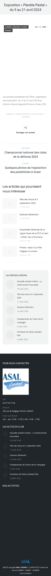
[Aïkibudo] (18, 547)
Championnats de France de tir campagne (30, 321)
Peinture (8, 30)
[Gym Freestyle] (18, 526)
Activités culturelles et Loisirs (16, 27)
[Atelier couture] (8, 547)
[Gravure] (38, 526)
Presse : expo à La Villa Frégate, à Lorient (31, 249)
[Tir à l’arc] (8, 496)
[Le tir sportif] (18, 516)
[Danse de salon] (28, 536)
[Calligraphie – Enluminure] (38, 536)
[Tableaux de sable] (18, 496)
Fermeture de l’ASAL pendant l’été (29, 334)
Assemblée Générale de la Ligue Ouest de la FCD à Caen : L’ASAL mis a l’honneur (34, 233)
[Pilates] (18, 506)
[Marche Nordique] (8, 516)
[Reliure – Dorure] (8, 506)
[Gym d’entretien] (28, 526)
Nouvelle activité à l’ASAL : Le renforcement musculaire (29, 283)
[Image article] (10, 203)
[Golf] (8, 536)
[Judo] (28, 516)
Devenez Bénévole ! (29, 214)
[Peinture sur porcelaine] (38, 506)
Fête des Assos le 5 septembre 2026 (29, 201)
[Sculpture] (28, 496)
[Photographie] (28, 506)
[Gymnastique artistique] (8, 526)
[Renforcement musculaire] (38, 496)
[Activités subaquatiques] (28, 547)
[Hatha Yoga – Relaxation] (38, 516)
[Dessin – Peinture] (18, 536)
